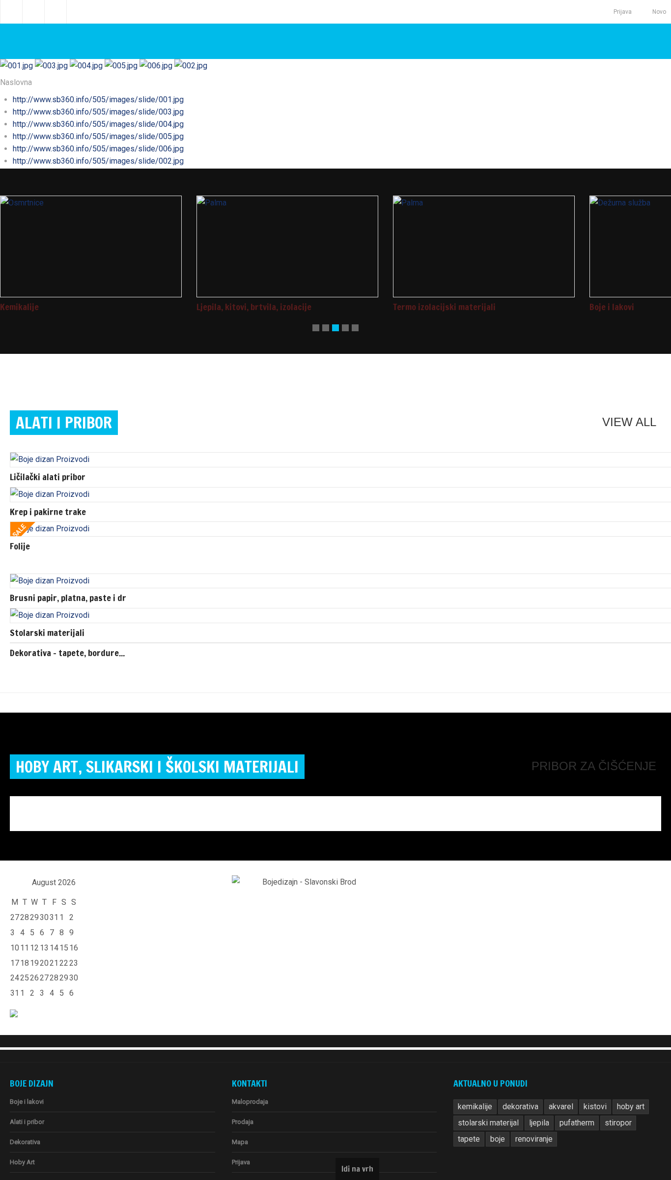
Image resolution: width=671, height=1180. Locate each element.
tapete (640, 1104)
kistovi (585, 1088)
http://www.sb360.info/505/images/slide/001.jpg (87, 96)
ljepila (532, 1104)
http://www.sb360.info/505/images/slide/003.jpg (87, 109)
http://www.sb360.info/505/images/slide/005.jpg (87, 133)
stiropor (607, 1104)
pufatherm (568, 1104)
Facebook (11, 12)
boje (464, 1120)
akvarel (553, 1088)
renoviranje (498, 1120)
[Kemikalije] (90, 243)
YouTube (55, 12)
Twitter (33, 12)
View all (632, 417)
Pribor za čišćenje (601, 750)
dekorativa (515, 1088)
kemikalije (473, 1088)
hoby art (618, 1088)
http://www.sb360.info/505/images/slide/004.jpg (87, 121)
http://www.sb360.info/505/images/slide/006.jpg (87, 145)
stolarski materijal (485, 1104)
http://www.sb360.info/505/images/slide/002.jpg (87, 158)
